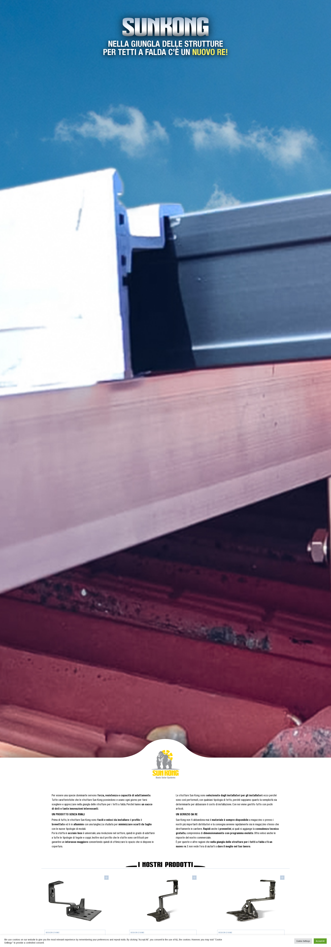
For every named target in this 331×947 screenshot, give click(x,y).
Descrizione (53, 932)
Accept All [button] (320, 941)
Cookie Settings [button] (303, 941)
